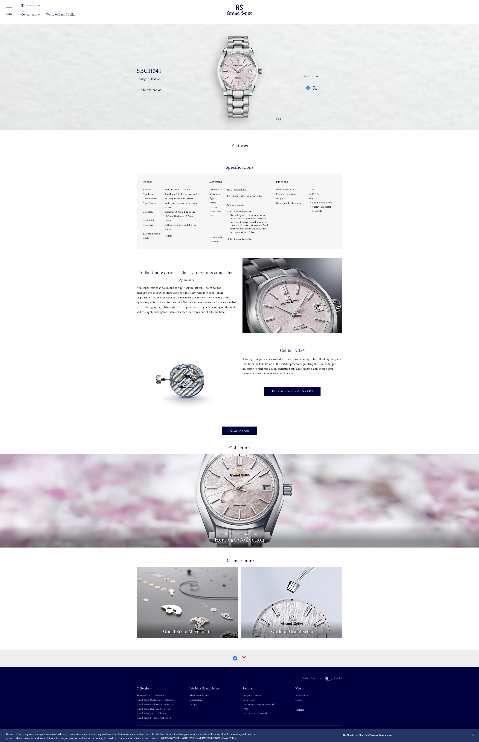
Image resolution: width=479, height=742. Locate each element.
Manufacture (196, 700)
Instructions (240, 189)
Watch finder (241, 431)
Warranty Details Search (255, 713)
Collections (29, 14)
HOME (140, 22)
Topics (298, 700)
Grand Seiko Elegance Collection (154, 718)
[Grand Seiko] (239, 9)
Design (193, 704)
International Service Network (258, 704)
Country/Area (33, 5)
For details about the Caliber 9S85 (292, 391)
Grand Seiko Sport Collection (152, 713)
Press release (302, 695)
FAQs (245, 709)
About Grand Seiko (199, 695)
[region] (239, 735)
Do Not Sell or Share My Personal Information (367, 735)
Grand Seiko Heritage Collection (154, 709)
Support (248, 688)
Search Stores (311, 76)
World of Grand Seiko (61, 14)
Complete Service (251, 695)
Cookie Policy (228, 738)
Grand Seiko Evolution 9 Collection (155, 704)
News (299, 688)
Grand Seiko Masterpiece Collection (155, 700)
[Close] (473, 735)
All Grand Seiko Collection (150, 695)
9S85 (229, 189)
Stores (299, 710)
